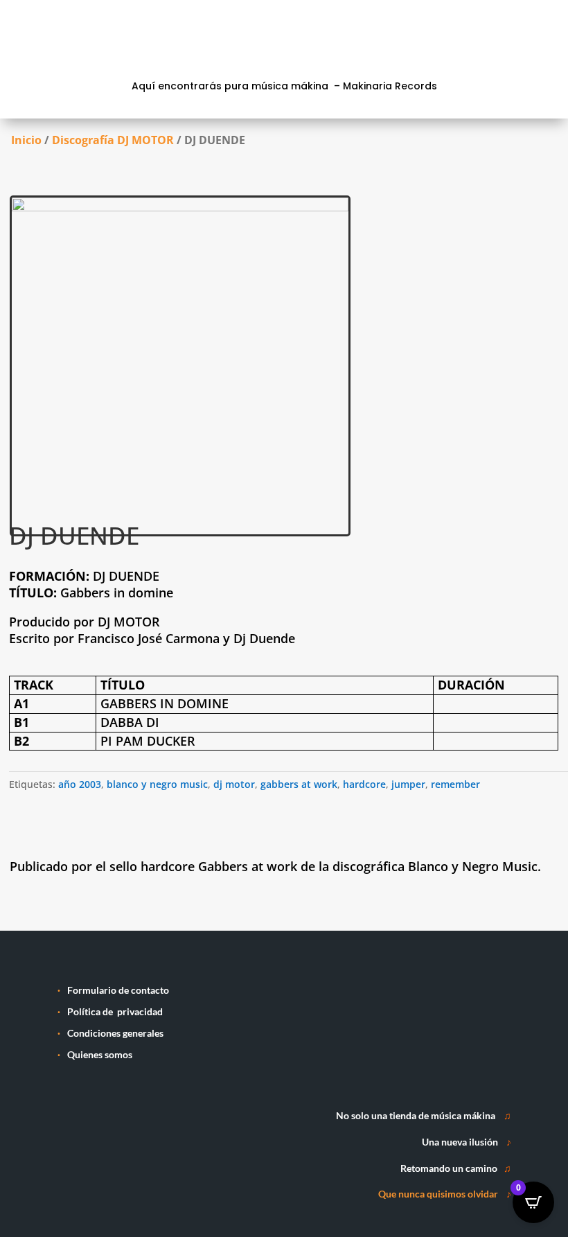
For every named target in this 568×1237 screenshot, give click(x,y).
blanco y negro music (157, 784)
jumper (408, 784)
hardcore (364, 784)
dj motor (234, 784)
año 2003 (79, 784)
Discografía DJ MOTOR (113, 140)
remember (455, 784)
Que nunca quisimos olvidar (438, 1194)
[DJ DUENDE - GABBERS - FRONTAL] (180, 207)
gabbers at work (298, 784)
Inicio (26, 140)
